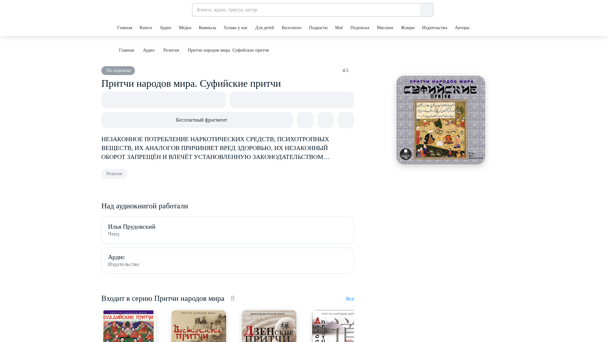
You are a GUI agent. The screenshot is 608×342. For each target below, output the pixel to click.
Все (350, 298)
